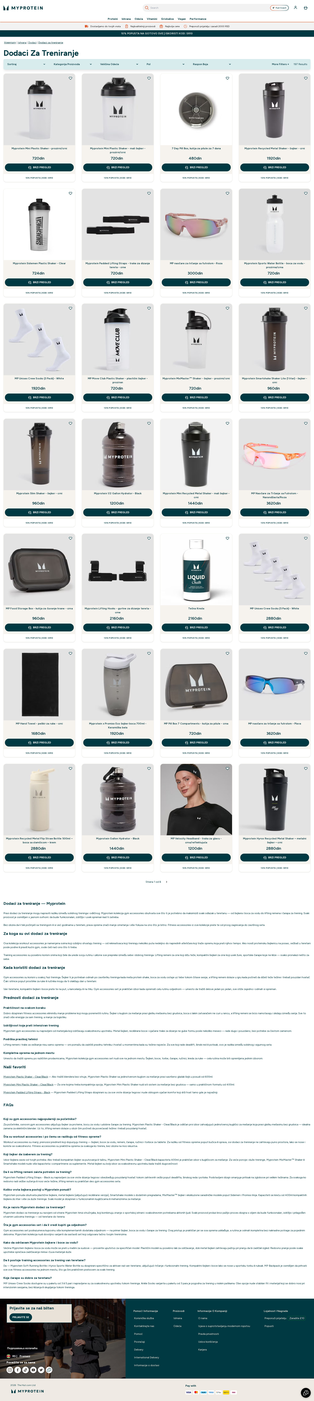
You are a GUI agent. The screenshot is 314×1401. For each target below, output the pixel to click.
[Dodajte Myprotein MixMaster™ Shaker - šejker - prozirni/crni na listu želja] (227, 308)
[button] (306, 1393)
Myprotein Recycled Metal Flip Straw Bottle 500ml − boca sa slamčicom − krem (39, 840)
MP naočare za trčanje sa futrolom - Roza (196, 263)
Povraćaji (139, 1341)
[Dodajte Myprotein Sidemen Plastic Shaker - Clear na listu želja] (70, 193)
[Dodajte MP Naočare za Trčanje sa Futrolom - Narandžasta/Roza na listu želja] (306, 423)
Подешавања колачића (22, 1348)
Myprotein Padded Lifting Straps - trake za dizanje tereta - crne (118, 265)
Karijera (202, 1349)
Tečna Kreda (196, 608)
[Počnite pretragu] (147, 8)
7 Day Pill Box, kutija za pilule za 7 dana (196, 148)
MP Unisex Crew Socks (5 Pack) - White (274, 608)
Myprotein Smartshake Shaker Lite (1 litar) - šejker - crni (274, 380)
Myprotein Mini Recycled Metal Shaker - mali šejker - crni (196, 495)
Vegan (182, 19)
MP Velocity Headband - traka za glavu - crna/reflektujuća (196, 840)
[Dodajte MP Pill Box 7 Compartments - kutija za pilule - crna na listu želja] (227, 653)
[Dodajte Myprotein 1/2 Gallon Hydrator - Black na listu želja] (149, 423)
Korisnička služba (144, 1318)
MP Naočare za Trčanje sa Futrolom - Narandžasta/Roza (274, 495)
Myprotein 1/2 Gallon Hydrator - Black (117, 493)
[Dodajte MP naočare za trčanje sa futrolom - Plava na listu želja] (306, 653)
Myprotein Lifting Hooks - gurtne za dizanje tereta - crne (118, 610)
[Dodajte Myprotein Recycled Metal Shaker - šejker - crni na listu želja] (306, 78)
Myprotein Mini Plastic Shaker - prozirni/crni (39, 148)
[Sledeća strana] (166, 882)
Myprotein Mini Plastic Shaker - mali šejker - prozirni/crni (117, 150)
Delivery (138, 1349)
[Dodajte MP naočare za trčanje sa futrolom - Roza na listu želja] (227, 193)
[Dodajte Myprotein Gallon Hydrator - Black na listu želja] (149, 768)
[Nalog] (296, 8)
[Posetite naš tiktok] (25, 1370)
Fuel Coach (281, 8)
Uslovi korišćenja (208, 1341)
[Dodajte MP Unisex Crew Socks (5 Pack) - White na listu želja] (306, 538)
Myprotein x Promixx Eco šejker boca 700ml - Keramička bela (118, 725)
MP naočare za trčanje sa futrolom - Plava (274, 723)
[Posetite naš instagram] (10, 1370)
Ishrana (126, 19)
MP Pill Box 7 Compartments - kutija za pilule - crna (196, 723)
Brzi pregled (42, 167)
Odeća (139, 19)
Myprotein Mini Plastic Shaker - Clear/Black (28, 1084)
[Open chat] (49, 1370)
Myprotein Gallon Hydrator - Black (117, 838)
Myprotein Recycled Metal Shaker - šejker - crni (274, 148)
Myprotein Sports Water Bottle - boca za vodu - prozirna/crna (274, 265)
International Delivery (146, 1357)
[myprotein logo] (23, 8)
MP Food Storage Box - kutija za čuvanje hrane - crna (39, 608)
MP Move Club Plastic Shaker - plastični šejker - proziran (118, 380)
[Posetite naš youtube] (33, 1370)
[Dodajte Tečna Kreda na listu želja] (227, 538)
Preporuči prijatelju (284, 1318)
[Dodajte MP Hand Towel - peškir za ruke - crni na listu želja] (70, 653)
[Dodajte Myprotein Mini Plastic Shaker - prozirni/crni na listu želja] (70, 78)
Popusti (269, 1326)
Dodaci (32, 42)
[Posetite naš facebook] (17, 1370)
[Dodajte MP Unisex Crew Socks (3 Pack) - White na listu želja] (70, 308)
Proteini (113, 19)
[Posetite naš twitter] (41, 1370)
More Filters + (280, 64)
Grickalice (167, 19)
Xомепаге (10, 42)
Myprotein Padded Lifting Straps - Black (26, 1092)
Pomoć (138, 1333)
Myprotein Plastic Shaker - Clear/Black (25, 1076)
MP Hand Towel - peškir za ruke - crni (39, 723)
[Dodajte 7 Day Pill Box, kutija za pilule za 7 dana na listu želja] (227, 78)
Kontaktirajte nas (144, 1326)
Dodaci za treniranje (50, 42)
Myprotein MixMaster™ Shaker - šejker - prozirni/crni (196, 378)
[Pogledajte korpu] (306, 8)
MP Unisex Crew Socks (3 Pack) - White (39, 378)
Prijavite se (20, 1317)
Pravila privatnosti (208, 1333)
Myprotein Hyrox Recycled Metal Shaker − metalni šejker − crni (274, 840)
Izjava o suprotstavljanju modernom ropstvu (224, 1326)
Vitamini (152, 19)
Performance (198, 19)
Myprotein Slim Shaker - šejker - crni (39, 493)
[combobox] (216, 8)
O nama (202, 1318)
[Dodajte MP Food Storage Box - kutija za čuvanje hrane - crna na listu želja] (70, 538)
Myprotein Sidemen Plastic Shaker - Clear (39, 263)
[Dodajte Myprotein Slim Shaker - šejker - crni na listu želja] (70, 423)
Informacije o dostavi (146, 1365)
